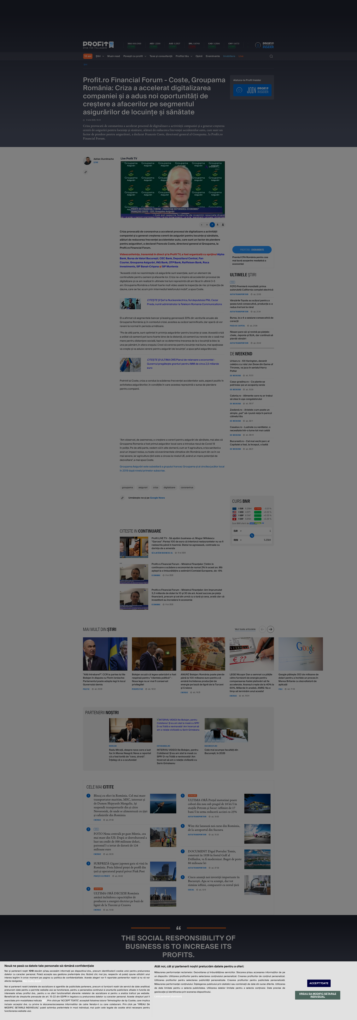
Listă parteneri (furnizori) (168, 996)
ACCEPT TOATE (318, 983)
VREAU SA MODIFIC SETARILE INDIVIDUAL (317, 995)
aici (44, 1000)
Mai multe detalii (32, 981)
